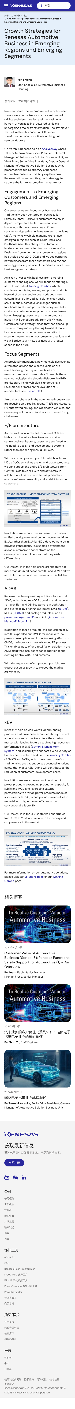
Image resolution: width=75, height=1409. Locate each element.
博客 (25, 15)
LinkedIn (24, 1177)
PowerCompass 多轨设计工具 (20, 1286)
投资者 (8, 1210)
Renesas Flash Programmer (19, 1268)
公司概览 (9, 1198)
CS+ (6, 1263)
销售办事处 (10, 1339)
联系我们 (9, 1227)
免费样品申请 (11, 1327)
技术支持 (9, 1321)
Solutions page (34, 877)
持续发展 (9, 1221)
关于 (6, 15)
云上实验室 (10, 1297)
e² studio (9, 1257)
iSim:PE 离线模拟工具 (16, 1280)
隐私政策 (29, 1379)
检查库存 (9, 1333)
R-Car (63, 609)
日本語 (8, 1369)
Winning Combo (60, 755)
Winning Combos (39, 286)
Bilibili (6, 1177)
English (8, 1357)
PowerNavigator (13, 1291)
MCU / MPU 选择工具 (16, 1274)
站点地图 (54, 1379)
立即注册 (14, 1163)
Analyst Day (49, 149)
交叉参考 (9, 1303)
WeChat (15, 1177)
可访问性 (42, 1379)
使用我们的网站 (12, 1379)
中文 (6, 1363)
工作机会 (9, 1204)
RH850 (18, 613)
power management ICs (20, 617)
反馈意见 (9, 1383)
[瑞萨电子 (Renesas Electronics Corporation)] (21, 5)
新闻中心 (16, 15)
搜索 (54, 5)
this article (33, 391)
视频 (6, 1238)
